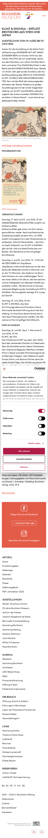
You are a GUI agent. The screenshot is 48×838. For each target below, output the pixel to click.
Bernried (6, 743)
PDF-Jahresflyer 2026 (13, 591)
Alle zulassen (24, 451)
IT (15, 785)
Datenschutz (8, 799)
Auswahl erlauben (24, 459)
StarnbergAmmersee (12, 756)
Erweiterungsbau (10, 565)
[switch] (41, 418)
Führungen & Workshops (14, 705)
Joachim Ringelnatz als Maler (16, 616)
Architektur (7, 667)
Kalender (6, 574)
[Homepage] (11, 15)
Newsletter (7, 578)
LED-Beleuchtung (10, 671)
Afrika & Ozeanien (11, 642)
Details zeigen (34, 443)
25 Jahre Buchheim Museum (15, 608)
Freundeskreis (8, 747)
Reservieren (9, 768)
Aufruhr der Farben (11, 612)
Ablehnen (24, 467)
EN (3, 785)
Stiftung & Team (10, 684)
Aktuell (7, 557)
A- (41, 831)
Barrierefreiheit (9, 807)
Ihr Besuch (9, 696)
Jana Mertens (9, 638)
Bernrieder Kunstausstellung (15, 621)
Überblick (7, 659)
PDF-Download (9, 209)
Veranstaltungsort (10, 718)
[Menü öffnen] (42, 16)
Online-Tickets (9, 772)
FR (11, 785)
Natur (5, 676)
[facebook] (24, 508)
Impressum (7, 812)
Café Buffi (7, 739)
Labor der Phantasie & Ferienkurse (18, 709)
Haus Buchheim (9, 646)
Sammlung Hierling (11, 629)
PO (18, 785)
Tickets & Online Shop (12, 734)
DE (23, 785)
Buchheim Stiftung (26, 794)
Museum (7, 654)
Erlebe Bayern (9, 760)
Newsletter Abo (25, 523)
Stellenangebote (10, 587)
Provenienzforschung (12, 680)
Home (5, 561)
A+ (35, 831)
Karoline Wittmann (11, 633)
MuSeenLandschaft (11, 752)
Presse (5, 583)
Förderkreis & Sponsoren (14, 689)
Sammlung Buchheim (12, 625)
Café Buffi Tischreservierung (16, 777)
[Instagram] (24, 533)
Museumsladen (9, 714)
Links (5, 726)
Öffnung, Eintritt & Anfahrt (15, 701)
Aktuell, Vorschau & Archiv (14, 603)
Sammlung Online (11, 730)
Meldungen (8, 493)
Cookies (5, 803)
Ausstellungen (12, 599)
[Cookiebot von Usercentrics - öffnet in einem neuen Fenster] (34, 368)
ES (7, 785)
